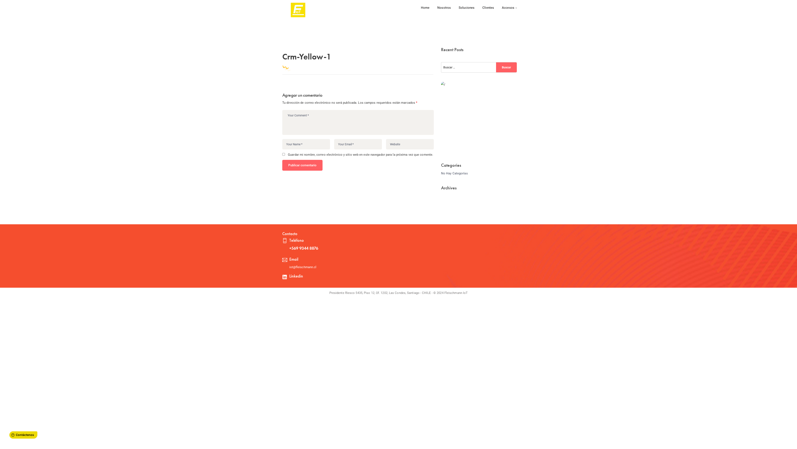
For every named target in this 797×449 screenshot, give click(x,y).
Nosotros (444, 8)
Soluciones (466, 8)
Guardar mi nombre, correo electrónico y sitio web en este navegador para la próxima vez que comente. (360, 155)
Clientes (488, 8)
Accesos (508, 8)
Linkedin (296, 276)
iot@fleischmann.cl (303, 267)
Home (425, 8)
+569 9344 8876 (303, 248)
